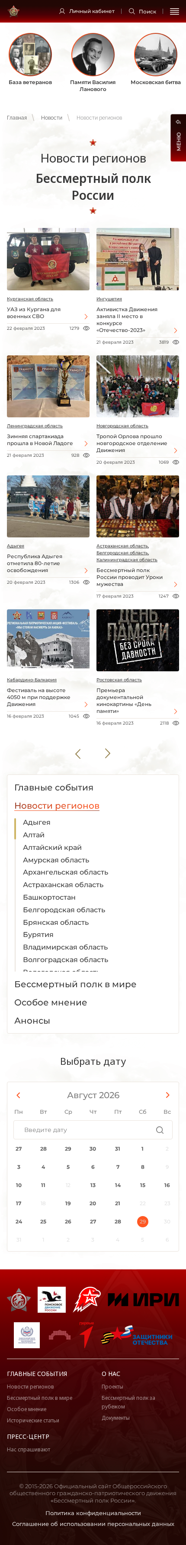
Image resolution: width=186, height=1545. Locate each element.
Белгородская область (64, 910)
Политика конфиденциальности (93, 1512)
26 (68, 1221)
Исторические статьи (33, 1420)
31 (117, 1148)
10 (19, 1185)
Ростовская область (119, 680)
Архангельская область (65, 872)
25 (43, 1221)
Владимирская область (65, 947)
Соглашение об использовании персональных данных (93, 1523)
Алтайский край (52, 847)
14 (118, 1185)
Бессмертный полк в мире (39, 1398)
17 (18, 1203)
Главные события (37, 1373)
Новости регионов (30, 1386)
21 (117, 1203)
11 (43, 1185)
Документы (116, 1417)
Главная (17, 118)
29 (68, 1148)
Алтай (34, 835)
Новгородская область (122, 426)
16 (167, 1185)
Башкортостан (49, 897)
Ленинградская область (35, 426)
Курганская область (30, 299)
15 (142, 1185)
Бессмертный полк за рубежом (128, 1402)
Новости (51, 118)
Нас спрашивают (28, 1449)
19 (68, 1203)
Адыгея (15, 546)
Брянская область (56, 922)
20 (93, 1203)
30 (93, 1148)
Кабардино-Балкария (32, 680)
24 (19, 1221)
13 (93, 1185)
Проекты (112, 1386)
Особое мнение (26, 1409)
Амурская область (56, 860)
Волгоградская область (65, 960)
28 (43, 1148)
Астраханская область (63, 885)
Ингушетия (109, 299)
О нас (111, 1373)
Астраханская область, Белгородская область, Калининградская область (126, 553)
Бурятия (38, 934)
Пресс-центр (28, 1436)
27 (19, 1148)
